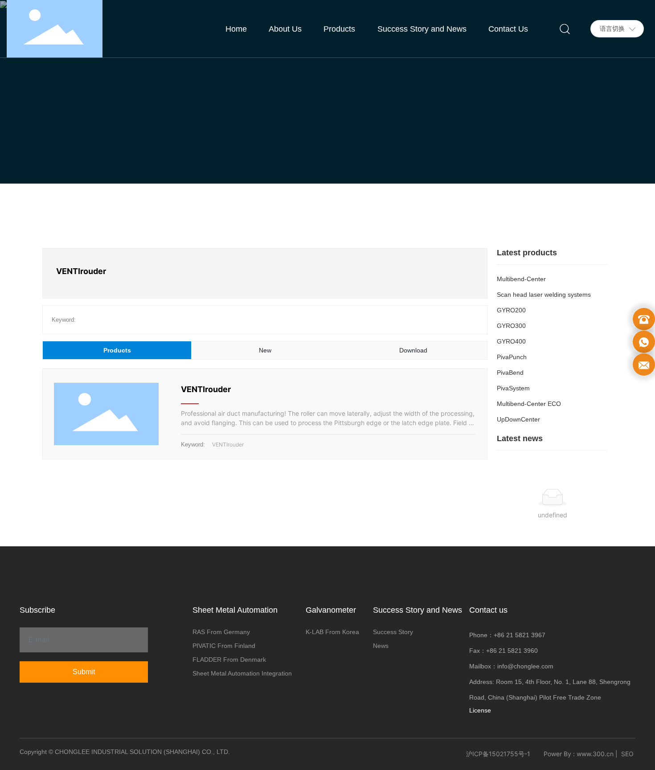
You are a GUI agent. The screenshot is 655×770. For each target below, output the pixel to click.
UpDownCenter (518, 419)
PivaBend (510, 372)
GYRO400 (511, 341)
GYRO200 (511, 310)
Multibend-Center (521, 279)
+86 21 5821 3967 (519, 635)
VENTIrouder (206, 389)
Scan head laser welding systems (544, 294)
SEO (627, 754)
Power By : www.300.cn (579, 754)
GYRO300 (511, 325)
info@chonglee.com (525, 666)
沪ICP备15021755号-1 (498, 754)
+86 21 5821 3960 (512, 650)
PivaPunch (512, 356)
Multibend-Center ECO (529, 403)
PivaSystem (513, 388)
